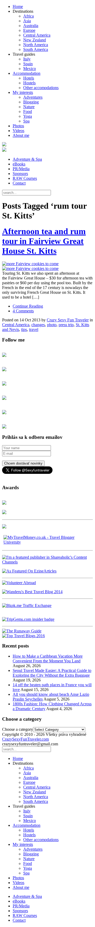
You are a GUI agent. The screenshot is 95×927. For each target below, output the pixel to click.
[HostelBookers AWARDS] (4, 503)
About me (21, 135)
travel (33, 329)
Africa (28, 16)
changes (38, 324)
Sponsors (20, 173)
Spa (26, 121)
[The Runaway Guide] (21, 631)
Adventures (32, 97)
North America (35, 44)
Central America (36, 35)
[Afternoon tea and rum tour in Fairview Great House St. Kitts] (47, 266)
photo (51, 324)
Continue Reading (28, 306)
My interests (23, 92)
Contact (19, 183)
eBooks (19, 164)
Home (18, 6)
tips (24, 329)
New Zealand (34, 40)
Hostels (29, 83)
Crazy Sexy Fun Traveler (68, 320)
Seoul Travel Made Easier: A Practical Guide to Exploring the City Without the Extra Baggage (52, 672)
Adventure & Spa (27, 159)
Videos (18, 130)
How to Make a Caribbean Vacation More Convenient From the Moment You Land (48, 658)
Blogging (31, 102)
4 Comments (23, 311)
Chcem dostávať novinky (23, 463)
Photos (18, 126)
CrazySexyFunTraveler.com (25, 739)
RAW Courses (25, 178)
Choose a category (17, 729)
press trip (66, 324)
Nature (29, 106)
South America (35, 49)
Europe (29, 30)
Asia (27, 21)
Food (27, 111)
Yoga (27, 116)
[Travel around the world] (26, 605)
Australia (30, 25)
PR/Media (21, 169)
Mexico (29, 68)
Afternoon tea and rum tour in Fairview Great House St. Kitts (44, 241)
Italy (27, 59)
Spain (28, 64)
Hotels (28, 78)
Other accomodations (41, 87)
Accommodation (26, 73)
